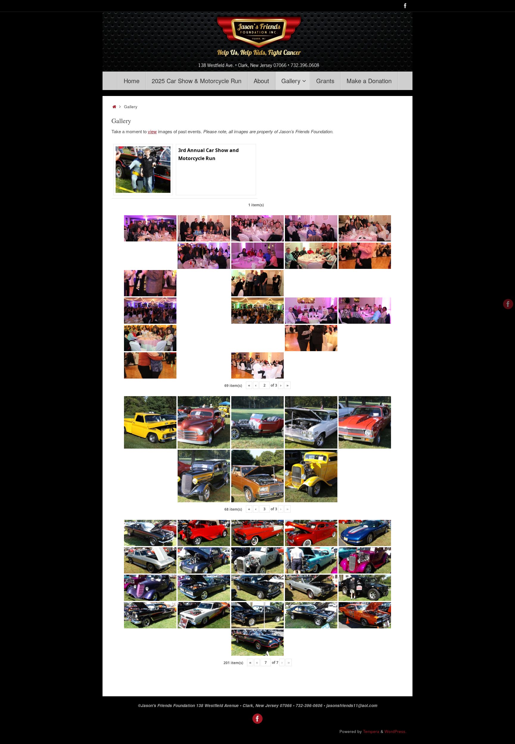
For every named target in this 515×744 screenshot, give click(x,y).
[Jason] (405, 5)
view (152, 131)
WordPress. (395, 731)
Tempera (371, 731)
